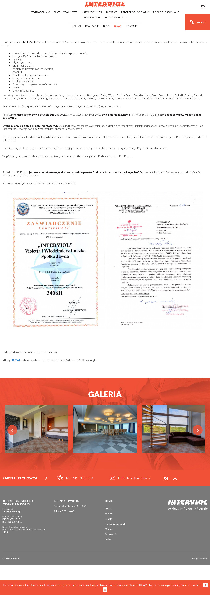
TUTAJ (15, 360)
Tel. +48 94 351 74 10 (79, 478)
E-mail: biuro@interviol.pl (134, 478)
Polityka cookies (200, 558)
